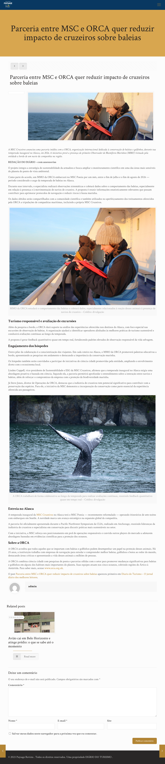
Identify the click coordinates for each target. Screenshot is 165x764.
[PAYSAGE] (8, 5)
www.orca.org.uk (53, 568)
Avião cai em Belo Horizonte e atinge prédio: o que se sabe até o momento (30, 642)
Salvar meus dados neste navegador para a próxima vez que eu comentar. (54, 733)
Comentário (16, 685)
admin (32, 586)
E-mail (62, 721)
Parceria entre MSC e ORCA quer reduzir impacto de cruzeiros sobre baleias (56, 574)
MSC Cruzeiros (44, 515)
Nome (12, 721)
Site (109, 721)
